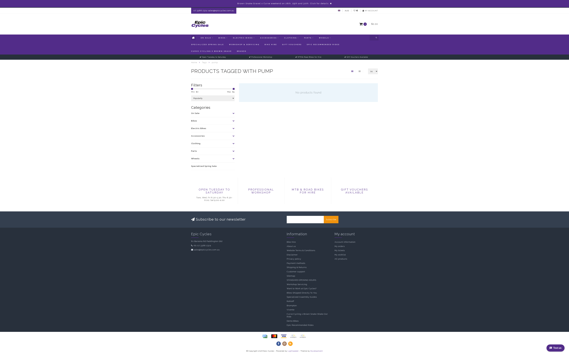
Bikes (222, 38)
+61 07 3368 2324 (202, 245)
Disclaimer (292, 255)
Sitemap (291, 276)
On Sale (206, 38)
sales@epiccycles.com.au (207, 250)
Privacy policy (294, 259)
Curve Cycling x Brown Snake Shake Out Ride (307, 315)
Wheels (324, 38)
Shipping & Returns (297, 267)
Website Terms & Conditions (301, 250)
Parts (308, 38)
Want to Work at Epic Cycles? (302, 288)
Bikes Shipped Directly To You (302, 293)
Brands (241, 51)
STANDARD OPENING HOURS (301, 280)
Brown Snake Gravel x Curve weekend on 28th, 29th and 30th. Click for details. (283, 3)
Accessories (268, 38)
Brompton (292, 305)
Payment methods (296, 263)
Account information (345, 242)
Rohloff (290, 301)
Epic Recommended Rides (323, 44)
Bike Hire (271, 44)
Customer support (296, 272)
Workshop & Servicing (244, 44)
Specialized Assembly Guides (302, 297)
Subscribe (331, 219)
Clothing (290, 38)
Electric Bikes (243, 38)
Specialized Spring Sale (207, 44)
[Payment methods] (264, 336)
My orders (340, 246)
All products (341, 259)
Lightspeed (293, 351)
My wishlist (340, 255)
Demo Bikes (293, 321)
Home (194, 62)
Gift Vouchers (292, 44)
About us (291, 246)
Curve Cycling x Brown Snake (211, 51)
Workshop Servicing (297, 284)
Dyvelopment (316, 351)
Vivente (290, 310)
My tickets (340, 250)
